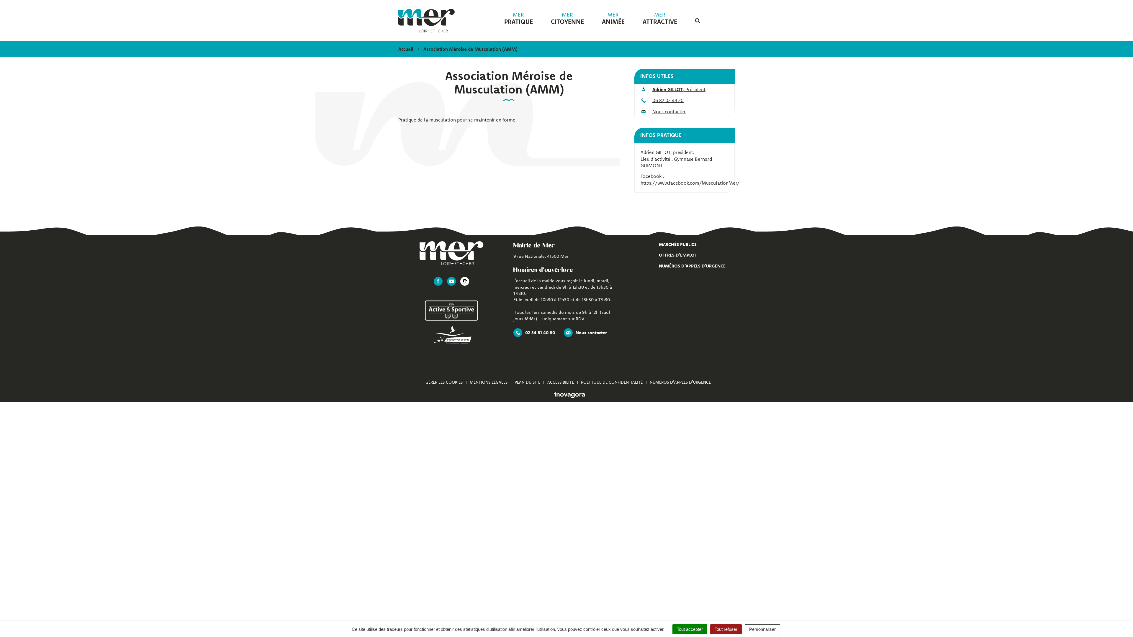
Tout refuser (726, 629)
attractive (660, 18)
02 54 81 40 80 (540, 332)
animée (613, 18)
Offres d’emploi (677, 255)
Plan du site (527, 382)
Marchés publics (678, 244)
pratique (518, 18)
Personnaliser (762, 629)
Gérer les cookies (444, 382)
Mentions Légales (488, 382)
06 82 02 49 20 (668, 100)
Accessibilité (560, 382)
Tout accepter (690, 629)
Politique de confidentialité (612, 382)
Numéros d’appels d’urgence (692, 266)
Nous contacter (669, 111)
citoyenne (567, 18)
